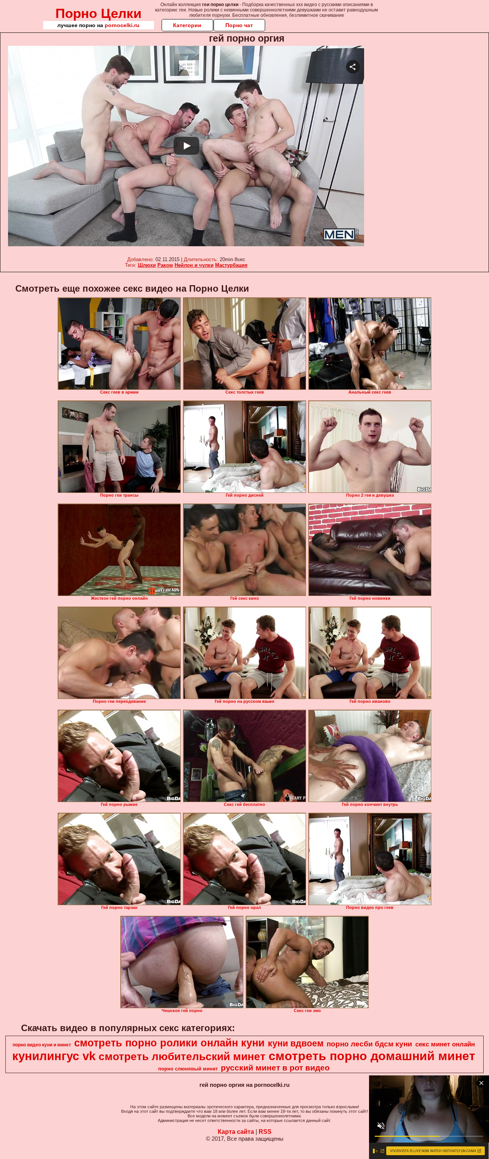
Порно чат (239, 25)
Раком (165, 265)
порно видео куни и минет (42, 1045)
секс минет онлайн (445, 1044)
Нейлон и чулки (194, 265)
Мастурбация (231, 265)
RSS (265, 1131)
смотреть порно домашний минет (372, 1056)
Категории (187, 25)
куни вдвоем (296, 1043)
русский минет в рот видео (275, 1067)
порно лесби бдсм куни (369, 1044)
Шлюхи (147, 265)
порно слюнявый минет (188, 1069)
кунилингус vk (54, 1055)
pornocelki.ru (122, 25)
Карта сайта (236, 1131)
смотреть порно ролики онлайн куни (169, 1043)
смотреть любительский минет (182, 1056)
